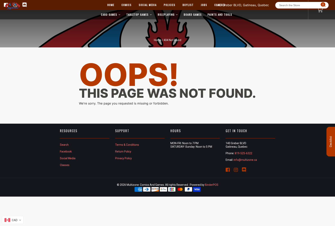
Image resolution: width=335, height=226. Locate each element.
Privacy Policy (123, 158)
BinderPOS (211, 184)
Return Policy (123, 151)
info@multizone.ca (245, 159)
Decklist (330, 141)
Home (157, 40)
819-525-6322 (243, 153)
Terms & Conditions (127, 144)
